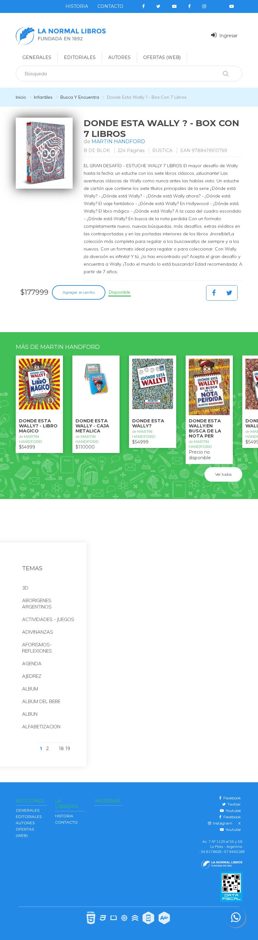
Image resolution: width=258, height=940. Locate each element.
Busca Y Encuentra (79, 97)
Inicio (21, 97)
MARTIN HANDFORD (118, 141)
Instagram (221, 823)
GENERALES (36, 57)
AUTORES (119, 57)
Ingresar (228, 35)
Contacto (110, 6)
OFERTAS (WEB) (162, 57)
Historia (76, 6)
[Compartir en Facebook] (214, 292)
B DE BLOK (97, 150)
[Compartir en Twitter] (229, 292)
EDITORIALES (80, 57)
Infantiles (43, 97)
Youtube (232, 810)
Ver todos (223, 474)
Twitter (233, 804)
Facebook (231, 798)
